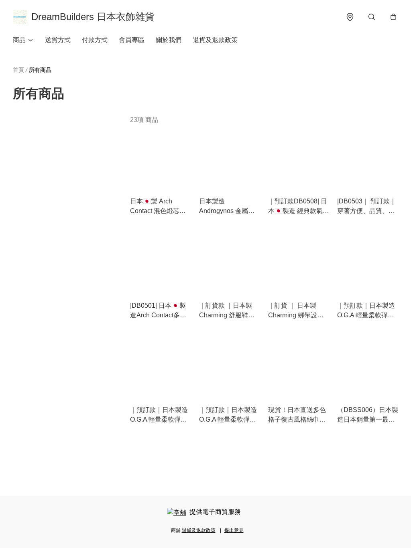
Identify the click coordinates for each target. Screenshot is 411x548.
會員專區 (131, 40)
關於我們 (168, 40)
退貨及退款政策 (215, 40)
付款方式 (95, 40)
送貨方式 (58, 40)
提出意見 (234, 530)
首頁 (18, 70)
